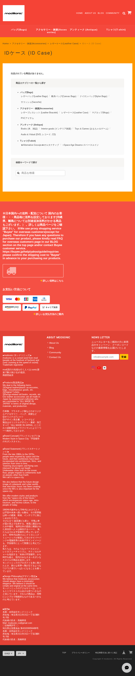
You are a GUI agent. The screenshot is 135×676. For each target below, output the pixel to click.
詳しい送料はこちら (53, 280)
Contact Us (55, 357)
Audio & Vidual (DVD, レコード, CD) (38, 134)
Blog (101, 13)
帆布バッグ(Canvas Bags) (63, 96)
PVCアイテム (27, 118)
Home (79, 13)
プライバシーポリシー (81, 653)
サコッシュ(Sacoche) (31, 102)
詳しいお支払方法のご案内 (50, 314)
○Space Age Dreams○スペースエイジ (81, 145)
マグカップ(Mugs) (100, 112)
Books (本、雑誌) (29, 128)
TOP (64, 653)
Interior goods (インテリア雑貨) (56, 128)
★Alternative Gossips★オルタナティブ (40, 145)
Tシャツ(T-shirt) (116, 29)
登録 (124, 357)
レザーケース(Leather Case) (64, 43)
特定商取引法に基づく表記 (106, 653)
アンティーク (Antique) (83, 29)
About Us (90, 13)
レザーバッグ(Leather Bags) (34, 96)
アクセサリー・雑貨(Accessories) (51, 31)
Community (112, 13)
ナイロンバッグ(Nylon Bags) (93, 96)
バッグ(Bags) (19, 29)
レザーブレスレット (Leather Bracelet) (39, 112)
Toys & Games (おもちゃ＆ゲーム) (91, 128)
